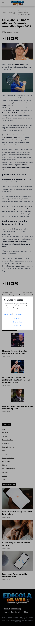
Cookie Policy (8, 314)
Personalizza (17, 318)
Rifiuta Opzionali (18, 322)
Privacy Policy (18, 314)
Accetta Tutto (17, 325)
